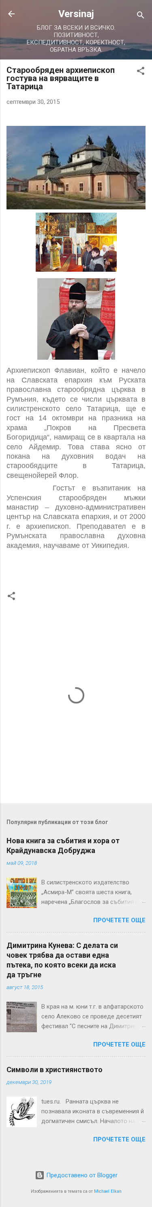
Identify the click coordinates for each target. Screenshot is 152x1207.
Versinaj (76, 14)
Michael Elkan (108, 1191)
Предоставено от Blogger (81, 1175)
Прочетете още (119, 920)
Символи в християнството (54, 1069)
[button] (141, 72)
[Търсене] (141, 16)
